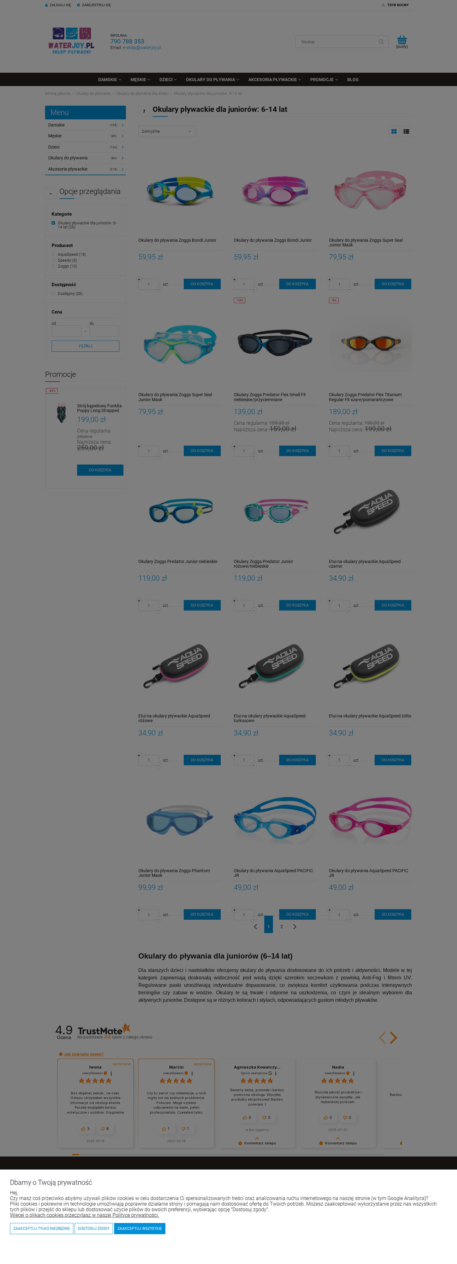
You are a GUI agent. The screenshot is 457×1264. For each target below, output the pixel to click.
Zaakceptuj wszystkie (140, 1228)
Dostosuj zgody (93, 1228)
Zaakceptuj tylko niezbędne (41, 1228)
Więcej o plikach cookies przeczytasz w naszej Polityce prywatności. (84, 1215)
